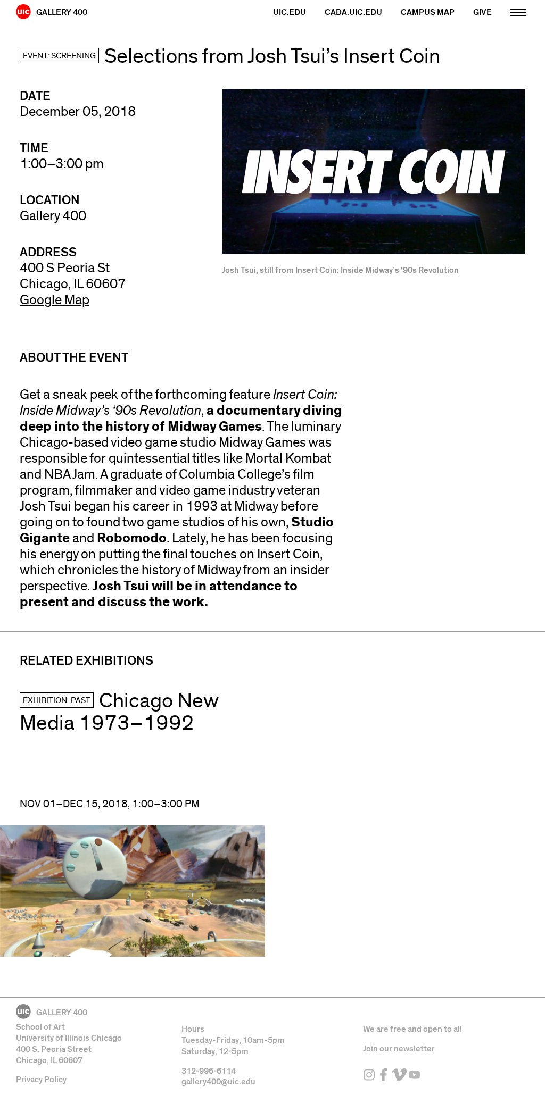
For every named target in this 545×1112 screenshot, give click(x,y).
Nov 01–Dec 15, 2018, (110, 804)
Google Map (54, 299)
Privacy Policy (41, 1079)
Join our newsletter (399, 1048)
